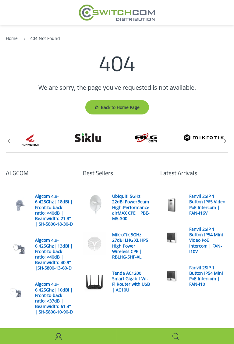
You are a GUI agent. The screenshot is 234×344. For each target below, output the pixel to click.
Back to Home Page (120, 107)
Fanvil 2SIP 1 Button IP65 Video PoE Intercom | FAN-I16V (207, 205)
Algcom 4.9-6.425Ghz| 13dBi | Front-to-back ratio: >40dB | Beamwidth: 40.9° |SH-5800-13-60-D (54, 254)
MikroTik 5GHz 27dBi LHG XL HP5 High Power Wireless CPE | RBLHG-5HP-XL (130, 246)
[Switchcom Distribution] (117, 12)
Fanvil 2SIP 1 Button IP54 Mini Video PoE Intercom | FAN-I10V (206, 240)
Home (12, 38)
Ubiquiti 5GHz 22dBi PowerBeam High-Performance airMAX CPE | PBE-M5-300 (131, 207)
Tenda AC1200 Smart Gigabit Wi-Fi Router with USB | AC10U (131, 281)
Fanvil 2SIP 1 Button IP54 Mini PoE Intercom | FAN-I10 (206, 276)
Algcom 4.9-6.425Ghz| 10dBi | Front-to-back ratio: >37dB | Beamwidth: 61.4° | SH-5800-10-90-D (54, 298)
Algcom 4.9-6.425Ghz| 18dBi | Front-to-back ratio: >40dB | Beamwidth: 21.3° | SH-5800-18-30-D (54, 210)
